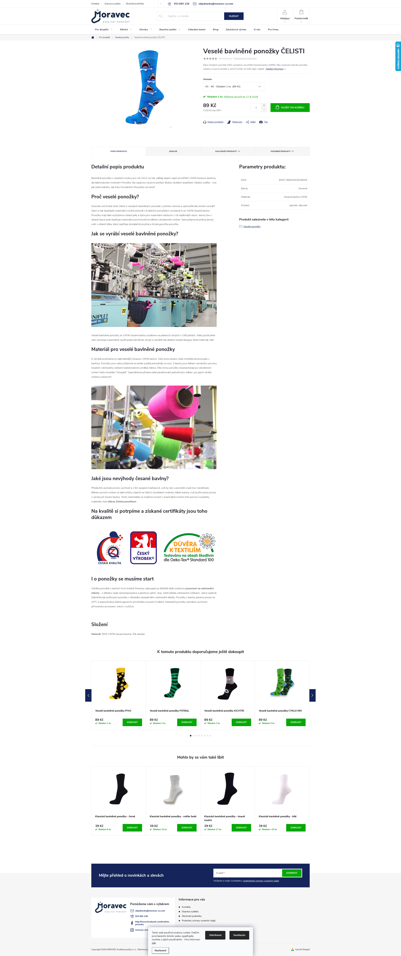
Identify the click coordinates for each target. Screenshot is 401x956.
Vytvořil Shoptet (302, 949)
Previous (88, 695)
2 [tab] (193, 735)
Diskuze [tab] (173, 151)
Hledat (234, 16)
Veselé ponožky (251, 226)
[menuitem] (103, 29)
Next (312, 695)
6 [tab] (205, 735)
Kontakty (95, 3)
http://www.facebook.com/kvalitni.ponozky (152, 923)
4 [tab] (199, 735)
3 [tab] (196, 735)
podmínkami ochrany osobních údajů (261, 880)
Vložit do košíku (292, 107)
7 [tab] (207, 735)
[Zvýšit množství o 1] (264, 105)
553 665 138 (141, 916)
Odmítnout (215, 935)
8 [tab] (210, 735)
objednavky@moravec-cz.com (150, 910)
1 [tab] (190, 735)
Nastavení (160, 950)
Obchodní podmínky (135, 3)
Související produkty (226, 151)
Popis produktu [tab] (118, 151)
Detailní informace (274, 68)
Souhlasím (239, 935)
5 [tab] (202, 735)
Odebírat (291, 872)
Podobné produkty (281, 151)
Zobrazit (132, 722)
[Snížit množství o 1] (264, 110)
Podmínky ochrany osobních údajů (199, 920)
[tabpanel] (118, 695)
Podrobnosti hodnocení (245, 58)
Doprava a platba (112, 3)
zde (154, 943)
